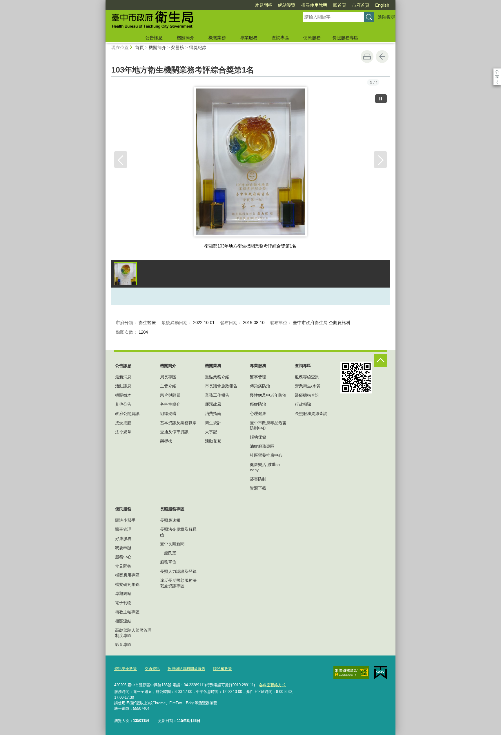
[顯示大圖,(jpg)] (125, 274)
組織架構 (168, 413)
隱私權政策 (222, 669)
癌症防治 (258, 404)
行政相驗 (303, 404)
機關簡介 (185, 37)
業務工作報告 (217, 395)
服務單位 (168, 562)
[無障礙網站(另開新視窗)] (351, 672)
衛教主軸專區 (127, 612)
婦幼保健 (258, 437)
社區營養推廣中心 (266, 455)
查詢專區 (280, 37)
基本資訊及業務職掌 (178, 422)
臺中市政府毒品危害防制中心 (268, 425)
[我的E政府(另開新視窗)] (380, 672)
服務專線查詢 (307, 377)
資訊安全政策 (125, 669)
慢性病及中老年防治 (268, 395)
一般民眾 (168, 553)
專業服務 (248, 37)
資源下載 (258, 488)
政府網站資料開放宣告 (186, 669)
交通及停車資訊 (174, 431)
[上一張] (120, 159)
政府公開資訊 (127, 413)
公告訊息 (154, 37)
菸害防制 (258, 479)
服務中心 (123, 557)
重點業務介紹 (217, 377)
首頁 (139, 47)
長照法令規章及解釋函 (178, 532)
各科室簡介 (170, 404)
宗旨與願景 (170, 395)
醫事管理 (258, 377)
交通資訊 (152, 669)
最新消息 (123, 377)
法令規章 (123, 431)
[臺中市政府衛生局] (197, 21)
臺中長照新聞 (172, 543)
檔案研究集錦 (127, 584)
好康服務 (123, 538)
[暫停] (381, 98)
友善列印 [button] (367, 56)
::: (103, 2)
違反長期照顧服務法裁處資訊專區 (178, 583)
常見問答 (263, 5)
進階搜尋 (386, 17)
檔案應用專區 (127, 575)
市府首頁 (360, 5)
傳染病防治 (260, 386)
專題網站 (123, 593)
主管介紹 (168, 386)
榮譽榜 (177, 47)
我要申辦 (123, 548)
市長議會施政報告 (221, 386)
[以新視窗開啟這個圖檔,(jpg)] (250, 164)
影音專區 (123, 644)
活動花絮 (213, 441)
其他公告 (123, 404)
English (382, 5)
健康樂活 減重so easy (265, 467)
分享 (497, 72)
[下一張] (380, 159)
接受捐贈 (123, 422)
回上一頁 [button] (382, 56)
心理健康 (258, 413)
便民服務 (312, 37)
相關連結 (123, 621)
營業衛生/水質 (307, 386)
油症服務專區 (262, 446)
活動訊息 (123, 386)
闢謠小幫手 (125, 520)
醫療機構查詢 (307, 395)
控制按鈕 (380, 360)
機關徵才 (123, 395)
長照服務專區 (345, 37)
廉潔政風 (213, 404)
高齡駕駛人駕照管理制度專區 (133, 633)
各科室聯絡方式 (272, 685)
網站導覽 (286, 5)
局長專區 (168, 377)
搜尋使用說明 (314, 5)
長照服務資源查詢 (311, 413)
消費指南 (213, 413)
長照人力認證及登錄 (178, 571)
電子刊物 (123, 602)
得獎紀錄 (197, 47)
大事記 (211, 431)
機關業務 (217, 37)
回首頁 (339, 5)
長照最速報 (170, 520)
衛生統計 (213, 422)
